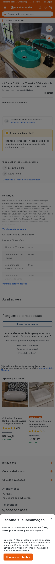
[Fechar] (51, 518)
